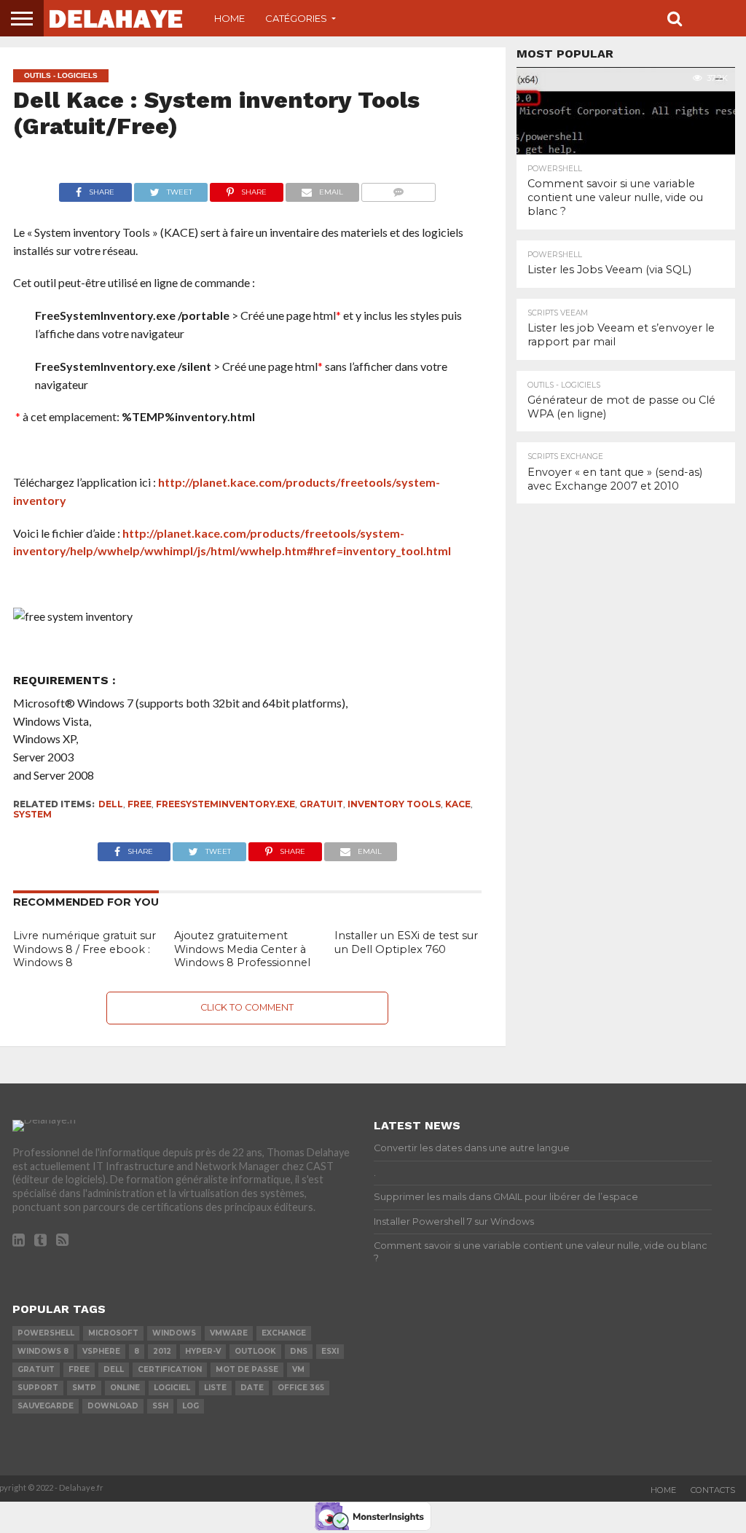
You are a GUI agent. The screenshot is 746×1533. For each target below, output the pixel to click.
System (32, 814)
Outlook (255, 1351)
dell (110, 804)
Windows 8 (42, 1351)
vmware (229, 1333)
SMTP (84, 1387)
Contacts (713, 1490)
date (252, 1387)
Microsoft (113, 1333)
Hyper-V (203, 1351)
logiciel (172, 1387)
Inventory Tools (394, 804)
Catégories (296, 18)
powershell (45, 1333)
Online (125, 1387)
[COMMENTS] (398, 188)
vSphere (101, 1351)
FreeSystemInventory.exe (225, 804)
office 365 (301, 1387)
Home (229, 18)
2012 (162, 1351)
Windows (174, 1333)
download (112, 1406)
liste (215, 1387)
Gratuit (321, 804)
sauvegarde (45, 1406)
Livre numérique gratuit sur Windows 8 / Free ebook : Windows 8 (84, 949)
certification (170, 1369)
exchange (284, 1333)
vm (298, 1369)
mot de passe (247, 1369)
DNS (298, 1351)
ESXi (330, 1351)
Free (139, 804)
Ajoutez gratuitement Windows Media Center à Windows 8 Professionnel (242, 949)
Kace (458, 804)
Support (37, 1387)
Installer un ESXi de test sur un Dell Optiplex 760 (406, 942)
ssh (160, 1406)
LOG (190, 1406)
